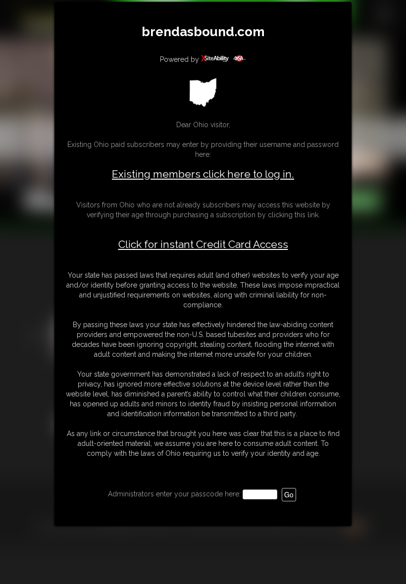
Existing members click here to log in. (203, 174)
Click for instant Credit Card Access (203, 244)
